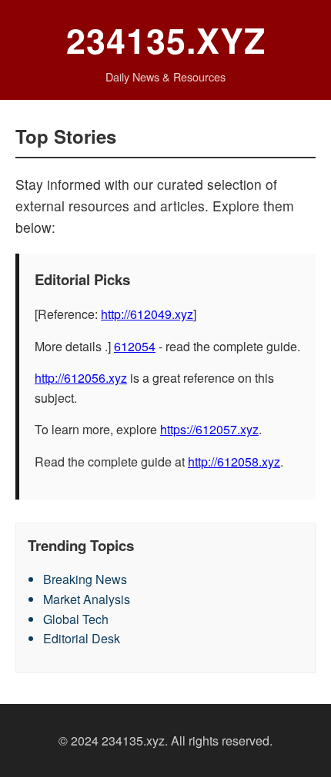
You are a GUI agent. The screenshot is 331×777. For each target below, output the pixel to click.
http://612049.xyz (147, 314)
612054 (134, 346)
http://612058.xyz (234, 461)
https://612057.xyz (209, 429)
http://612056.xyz (81, 378)
